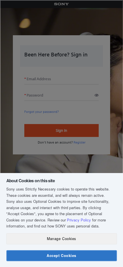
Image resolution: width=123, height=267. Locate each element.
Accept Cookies (61, 255)
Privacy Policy (79, 220)
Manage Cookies (61, 238)
